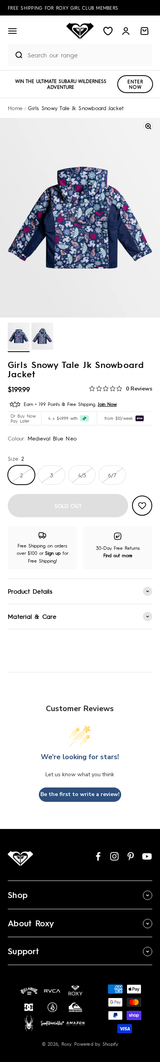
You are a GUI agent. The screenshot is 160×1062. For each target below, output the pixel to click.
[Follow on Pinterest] (130, 856)
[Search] (16, 55)
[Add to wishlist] (142, 506)
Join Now (107, 404)
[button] (12, 31)
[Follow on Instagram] (114, 856)
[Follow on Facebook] (98, 856)
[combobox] (88, 55)
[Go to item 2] (42, 337)
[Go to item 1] (19, 337)
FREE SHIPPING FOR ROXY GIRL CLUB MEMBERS (63, 8)
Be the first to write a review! (80, 794)
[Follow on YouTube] (147, 856)
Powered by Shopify (96, 1044)
